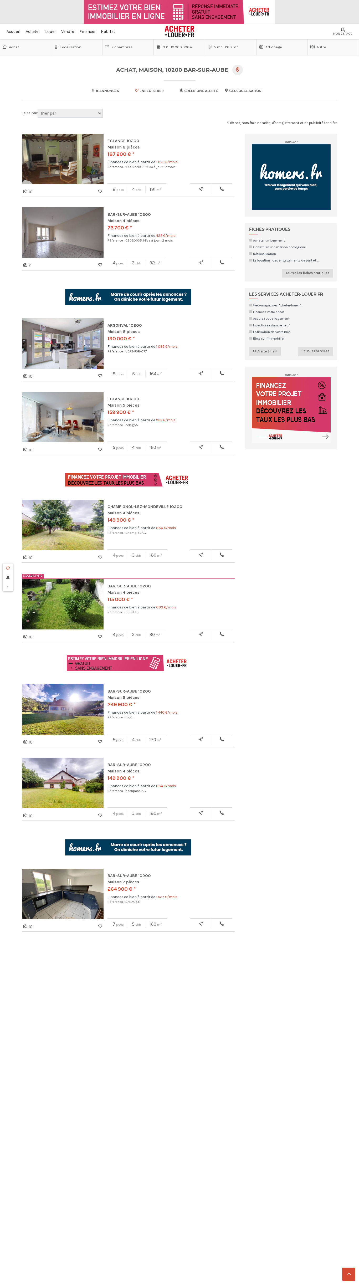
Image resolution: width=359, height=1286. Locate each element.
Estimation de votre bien (272, 332)
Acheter (33, 31)
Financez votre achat (268, 312)
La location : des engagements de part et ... (286, 260)
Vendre (67, 31)
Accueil (13, 31)
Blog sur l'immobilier (268, 338)
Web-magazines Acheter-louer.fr (277, 305)
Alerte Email (267, 351)
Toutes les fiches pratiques (307, 273)
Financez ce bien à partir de (142, 162)
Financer (87, 31)
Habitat (108, 31)
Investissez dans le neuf (271, 325)
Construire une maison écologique (279, 247)
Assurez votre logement (271, 318)
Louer (50, 31)
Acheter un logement (269, 240)
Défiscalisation (264, 254)
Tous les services (315, 351)
